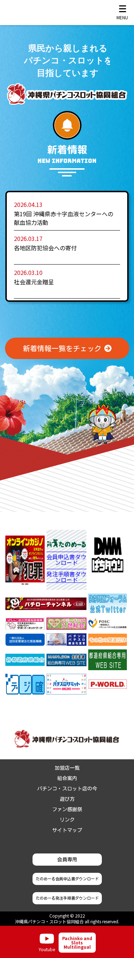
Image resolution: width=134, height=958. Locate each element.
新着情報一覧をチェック (62, 348)
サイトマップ (67, 830)
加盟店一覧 (67, 767)
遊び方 (67, 799)
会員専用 (67, 859)
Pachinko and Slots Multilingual (77, 942)
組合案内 (67, 778)
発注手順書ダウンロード (66, 577)
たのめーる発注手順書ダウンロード (67, 898)
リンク (67, 819)
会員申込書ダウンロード (66, 560)
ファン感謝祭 (67, 809)
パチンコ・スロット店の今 (67, 788)
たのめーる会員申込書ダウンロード (67, 879)
